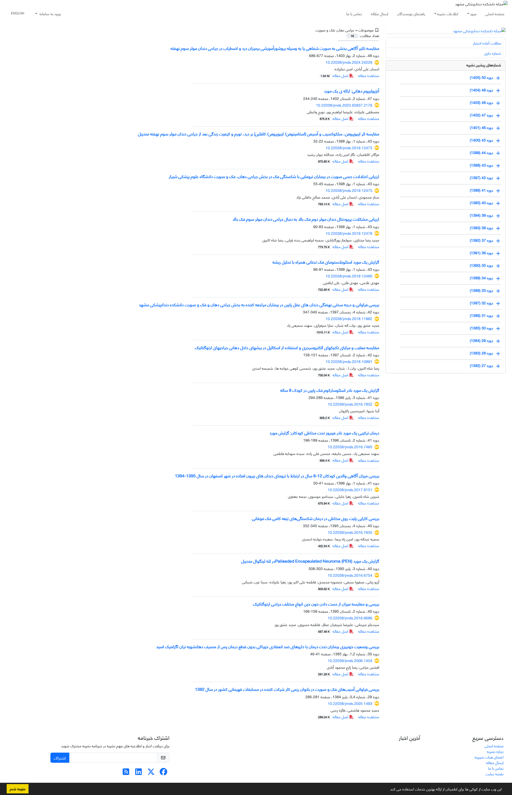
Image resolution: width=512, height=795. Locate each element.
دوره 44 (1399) (481, 152)
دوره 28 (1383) (481, 352)
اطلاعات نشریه (447, 13)
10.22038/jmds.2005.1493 (350, 703)
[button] (387, 790)
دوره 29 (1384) (481, 340)
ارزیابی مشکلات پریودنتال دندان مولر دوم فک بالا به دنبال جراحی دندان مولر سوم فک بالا (306, 219)
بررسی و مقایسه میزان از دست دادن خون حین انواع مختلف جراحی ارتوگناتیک (316, 603)
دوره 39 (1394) (481, 214)
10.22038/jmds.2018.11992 (349, 318)
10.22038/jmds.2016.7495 (350, 446)
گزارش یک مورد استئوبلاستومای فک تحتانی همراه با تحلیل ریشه (326, 261)
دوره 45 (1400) (481, 139)
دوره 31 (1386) (481, 315)
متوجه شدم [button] (17, 788)
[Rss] (126, 772)
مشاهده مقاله (368, 75)
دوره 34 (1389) (481, 277)
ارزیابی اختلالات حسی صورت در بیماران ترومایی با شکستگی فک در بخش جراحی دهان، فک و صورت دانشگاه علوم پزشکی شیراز (274, 176)
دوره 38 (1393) (481, 227)
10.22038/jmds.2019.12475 (349, 190)
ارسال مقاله (379, 13)
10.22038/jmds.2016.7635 (350, 532)
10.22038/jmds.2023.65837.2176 (344, 105)
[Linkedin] (138, 772)
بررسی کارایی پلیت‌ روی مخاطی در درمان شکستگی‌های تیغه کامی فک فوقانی (315, 518)
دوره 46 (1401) (481, 127)
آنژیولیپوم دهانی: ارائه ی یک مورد (351, 90)
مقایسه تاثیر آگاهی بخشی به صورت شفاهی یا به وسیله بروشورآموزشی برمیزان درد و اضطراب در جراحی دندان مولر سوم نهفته (275, 48)
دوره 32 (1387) (481, 302)
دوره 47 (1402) (481, 114)
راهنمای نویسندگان (411, 13)
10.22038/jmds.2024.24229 (349, 62)
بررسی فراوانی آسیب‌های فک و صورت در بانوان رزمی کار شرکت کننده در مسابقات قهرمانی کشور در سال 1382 (287, 689)
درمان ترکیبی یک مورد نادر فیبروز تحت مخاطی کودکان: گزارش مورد (324, 432)
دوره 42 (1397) (481, 177)
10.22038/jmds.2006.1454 (350, 660)
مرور (473, 13)
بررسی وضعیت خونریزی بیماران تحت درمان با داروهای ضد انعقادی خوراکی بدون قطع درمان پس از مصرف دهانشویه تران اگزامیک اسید (267, 646)
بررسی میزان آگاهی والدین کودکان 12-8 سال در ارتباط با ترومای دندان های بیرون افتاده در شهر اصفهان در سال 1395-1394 (277, 475)
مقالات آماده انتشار (487, 42)
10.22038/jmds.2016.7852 (350, 404)
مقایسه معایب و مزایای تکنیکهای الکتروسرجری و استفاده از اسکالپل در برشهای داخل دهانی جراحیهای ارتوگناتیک (287, 347)
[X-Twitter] (151, 772)
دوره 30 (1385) (481, 327)
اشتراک (60, 757)
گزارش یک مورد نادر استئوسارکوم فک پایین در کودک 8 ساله (329, 390)
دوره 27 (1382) (481, 365)
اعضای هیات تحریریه (489, 756)
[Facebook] (163, 772)
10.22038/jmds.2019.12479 (349, 233)
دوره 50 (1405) (481, 77)
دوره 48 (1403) (481, 102)
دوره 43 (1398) (481, 164)
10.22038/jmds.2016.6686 (350, 617)
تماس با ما (354, 13)
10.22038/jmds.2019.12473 (349, 147)
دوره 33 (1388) (481, 289)
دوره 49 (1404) (481, 89)
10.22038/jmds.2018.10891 (349, 361)
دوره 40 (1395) (481, 202)
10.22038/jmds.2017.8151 (350, 489)
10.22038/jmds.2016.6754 (350, 575)
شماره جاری (492, 53)
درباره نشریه (495, 751)
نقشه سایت (494, 773)
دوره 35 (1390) (481, 264)
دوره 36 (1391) (481, 252)
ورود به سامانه (49, 13)
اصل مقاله (335, 75)
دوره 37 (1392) (481, 239)
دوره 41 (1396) (481, 189)
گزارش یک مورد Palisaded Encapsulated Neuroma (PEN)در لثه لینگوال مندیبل (310, 560)
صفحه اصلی (494, 13)
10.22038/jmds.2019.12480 (349, 275)
